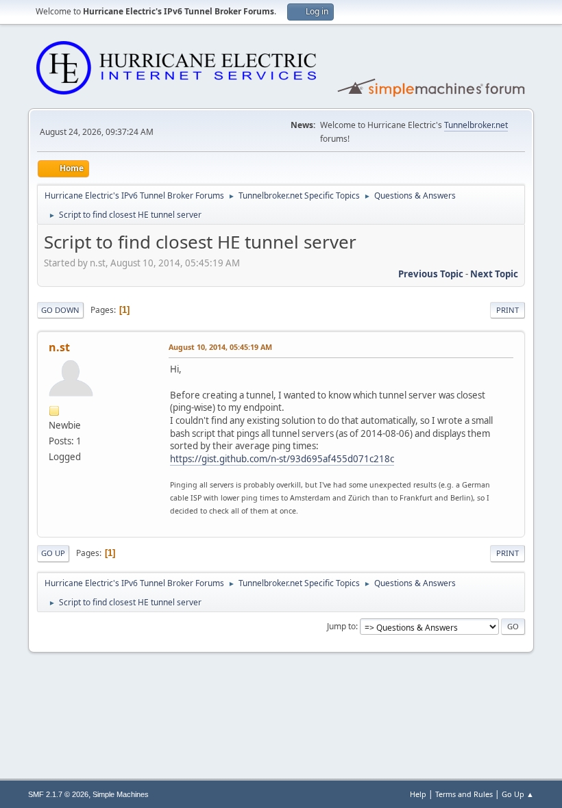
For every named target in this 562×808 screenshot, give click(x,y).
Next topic (494, 274)
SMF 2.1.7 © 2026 (58, 794)
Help (418, 794)
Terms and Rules (464, 794)
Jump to (341, 626)
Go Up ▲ (518, 794)
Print (507, 310)
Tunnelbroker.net (476, 125)
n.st (59, 347)
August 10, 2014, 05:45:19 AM (220, 347)
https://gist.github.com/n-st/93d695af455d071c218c (282, 459)
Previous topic (430, 274)
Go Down (60, 310)
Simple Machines (121, 794)
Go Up (53, 553)
